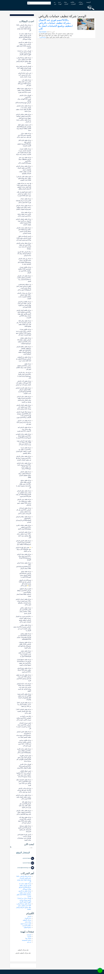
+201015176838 (26, 858)
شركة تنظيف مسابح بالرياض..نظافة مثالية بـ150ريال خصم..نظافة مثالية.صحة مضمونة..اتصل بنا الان (23, 484)
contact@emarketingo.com (24, 867)
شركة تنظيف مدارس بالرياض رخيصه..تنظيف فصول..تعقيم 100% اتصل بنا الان (23, 797)
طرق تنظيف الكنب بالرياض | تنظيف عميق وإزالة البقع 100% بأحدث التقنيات (23, 178)
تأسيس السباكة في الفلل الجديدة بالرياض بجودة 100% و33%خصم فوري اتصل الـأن (23, 238)
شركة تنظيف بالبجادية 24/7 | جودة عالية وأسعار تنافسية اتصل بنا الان (23, 711)
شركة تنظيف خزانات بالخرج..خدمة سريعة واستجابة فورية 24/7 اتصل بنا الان (23, 200)
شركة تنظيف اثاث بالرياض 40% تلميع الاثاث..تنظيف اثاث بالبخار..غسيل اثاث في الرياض (23, 382)
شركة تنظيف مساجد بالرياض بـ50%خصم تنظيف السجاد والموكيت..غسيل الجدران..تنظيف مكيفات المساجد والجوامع (23, 169)
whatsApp (100, 969)
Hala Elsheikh (42, 32)
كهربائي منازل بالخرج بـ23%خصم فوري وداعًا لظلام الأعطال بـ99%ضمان (24, 766)
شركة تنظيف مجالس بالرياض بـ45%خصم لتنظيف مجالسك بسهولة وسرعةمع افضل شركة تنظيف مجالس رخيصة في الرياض (23, 118)
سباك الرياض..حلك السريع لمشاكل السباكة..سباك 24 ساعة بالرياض (24, 253)
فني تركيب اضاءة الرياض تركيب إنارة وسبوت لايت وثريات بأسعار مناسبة (24, 75)
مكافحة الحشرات (73, 3)
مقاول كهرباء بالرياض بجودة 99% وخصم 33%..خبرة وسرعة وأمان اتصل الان (24, 442)
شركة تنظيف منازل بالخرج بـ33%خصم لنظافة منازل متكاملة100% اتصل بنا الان (24, 750)
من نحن (55, 3)
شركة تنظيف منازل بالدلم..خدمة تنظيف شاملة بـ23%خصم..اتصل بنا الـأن (24, 214)
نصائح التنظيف (27, 927)
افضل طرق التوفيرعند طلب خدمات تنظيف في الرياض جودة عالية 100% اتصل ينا (24, 193)
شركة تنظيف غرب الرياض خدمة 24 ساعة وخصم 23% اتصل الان (24, 422)
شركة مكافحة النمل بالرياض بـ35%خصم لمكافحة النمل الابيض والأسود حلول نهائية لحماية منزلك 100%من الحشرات (24, 314)
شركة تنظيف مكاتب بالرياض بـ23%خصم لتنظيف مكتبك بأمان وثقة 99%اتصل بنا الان (23, 812)
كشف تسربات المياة (26, 923)
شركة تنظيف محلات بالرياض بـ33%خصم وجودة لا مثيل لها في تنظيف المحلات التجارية (23, 458)
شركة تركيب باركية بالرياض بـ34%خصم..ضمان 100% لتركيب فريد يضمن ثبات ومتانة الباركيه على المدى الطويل (24, 687)
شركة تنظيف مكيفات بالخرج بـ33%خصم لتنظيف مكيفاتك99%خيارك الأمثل (23, 527)
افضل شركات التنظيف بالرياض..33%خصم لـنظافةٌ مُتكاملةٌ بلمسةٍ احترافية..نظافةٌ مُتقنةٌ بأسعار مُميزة (24, 592)
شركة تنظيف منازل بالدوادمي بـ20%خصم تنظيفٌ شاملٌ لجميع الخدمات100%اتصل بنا (23, 436)
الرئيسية (88, 2)
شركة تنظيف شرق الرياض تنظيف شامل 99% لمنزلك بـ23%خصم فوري (24, 670)
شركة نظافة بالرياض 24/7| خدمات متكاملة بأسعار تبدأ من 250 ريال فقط (24, 704)
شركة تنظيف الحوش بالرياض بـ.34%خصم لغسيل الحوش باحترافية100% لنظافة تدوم (23, 542)
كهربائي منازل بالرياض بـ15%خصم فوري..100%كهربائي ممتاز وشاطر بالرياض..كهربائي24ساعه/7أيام (23, 99)
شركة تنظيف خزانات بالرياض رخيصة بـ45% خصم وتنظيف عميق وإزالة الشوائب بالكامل (23, 207)
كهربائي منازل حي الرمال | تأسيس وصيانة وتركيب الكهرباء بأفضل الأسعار (24, 52)
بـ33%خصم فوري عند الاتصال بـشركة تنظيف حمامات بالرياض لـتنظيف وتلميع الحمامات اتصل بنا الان (56, 24)
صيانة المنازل (66, 3)
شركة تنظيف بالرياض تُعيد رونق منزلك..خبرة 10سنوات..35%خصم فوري (24, 429)
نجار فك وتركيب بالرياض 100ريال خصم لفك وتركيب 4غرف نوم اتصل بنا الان (24, 790)
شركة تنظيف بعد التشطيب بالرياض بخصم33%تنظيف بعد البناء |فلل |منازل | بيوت (23, 358)
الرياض (29, 916)
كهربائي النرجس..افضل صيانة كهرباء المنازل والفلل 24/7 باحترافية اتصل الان (23, 68)
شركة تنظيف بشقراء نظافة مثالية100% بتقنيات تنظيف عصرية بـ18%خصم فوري (24, 90)
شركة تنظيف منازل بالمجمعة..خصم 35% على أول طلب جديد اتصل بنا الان (24, 135)
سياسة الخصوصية (26, 940)
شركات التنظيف (80, 3)
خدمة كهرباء (60, 3)
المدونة (29, 936)
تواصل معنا (28, 938)
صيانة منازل (28, 922)
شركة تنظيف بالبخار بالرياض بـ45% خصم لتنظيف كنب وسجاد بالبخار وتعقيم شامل (23, 407)
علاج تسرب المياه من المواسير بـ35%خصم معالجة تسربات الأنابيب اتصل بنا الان (23, 718)
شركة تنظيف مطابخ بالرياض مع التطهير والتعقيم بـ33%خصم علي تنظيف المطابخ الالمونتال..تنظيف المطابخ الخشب (24, 350)
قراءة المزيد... (42, 37)
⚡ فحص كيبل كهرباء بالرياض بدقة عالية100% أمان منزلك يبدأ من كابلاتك (23, 549)
